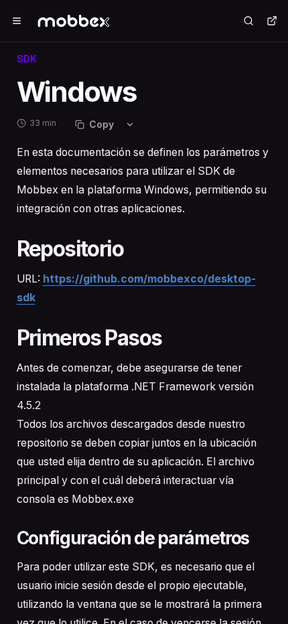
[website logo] (83, 21)
